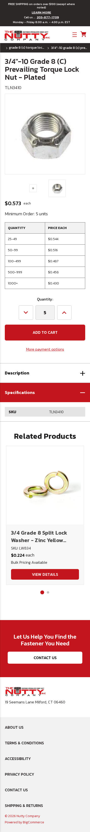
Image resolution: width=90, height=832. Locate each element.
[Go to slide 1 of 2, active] (42, 592)
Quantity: (45, 299)
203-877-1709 (48, 17)
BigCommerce (33, 822)
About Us (14, 727)
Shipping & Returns (24, 805)
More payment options (45, 349)
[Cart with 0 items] (83, 34)
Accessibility (18, 758)
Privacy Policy (19, 774)
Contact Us (45, 658)
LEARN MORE (41, 12)
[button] (45, 392)
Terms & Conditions (24, 743)
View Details (45, 574)
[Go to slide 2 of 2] (48, 592)
